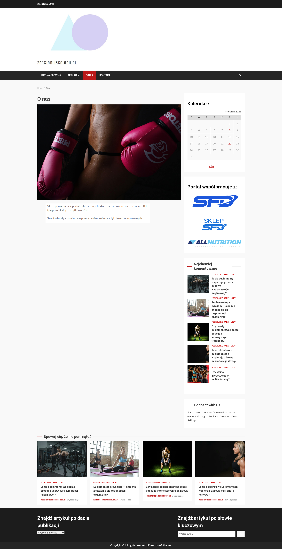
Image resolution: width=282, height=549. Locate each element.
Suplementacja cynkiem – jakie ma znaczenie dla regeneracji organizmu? (198, 308)
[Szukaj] (241, 534)
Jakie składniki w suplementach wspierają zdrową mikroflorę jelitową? (198, 354)
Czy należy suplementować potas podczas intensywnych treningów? (198, 332)
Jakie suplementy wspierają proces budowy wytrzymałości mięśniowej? (198, 284)
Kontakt (104, 75)
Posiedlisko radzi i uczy (223, 274)
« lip (211, 166)
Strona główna (51, 75)
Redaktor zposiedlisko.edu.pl (53, 500)
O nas (89, 75)
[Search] (240, 75)
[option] (214, 285)
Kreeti (151, 545)
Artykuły (73, 75)
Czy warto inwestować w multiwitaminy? (198, 374)
